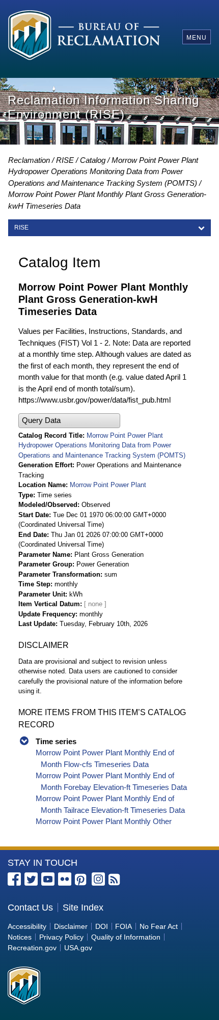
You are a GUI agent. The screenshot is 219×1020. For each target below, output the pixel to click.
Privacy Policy (61, 937)
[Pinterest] (81, 880)
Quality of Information (125, 937)
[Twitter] (31, 879)
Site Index (83, 907)
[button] (69, 420)
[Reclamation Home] (84, 37)
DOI (101, 926)
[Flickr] (64, 879)
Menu (196, 37)
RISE (65, 160)
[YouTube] (47, 879)
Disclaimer (71, 926)
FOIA (123, 926)
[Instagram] (98, 879)
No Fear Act (159, 926)
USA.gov (78, 948)
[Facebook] (14, 879)
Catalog (92, 160)
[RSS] (115, 880)
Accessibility (27, 926)
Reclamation (29, 160)
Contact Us (30, 907)
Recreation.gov (32, 948)
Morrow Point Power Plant (108, 485)
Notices (20, 937)
